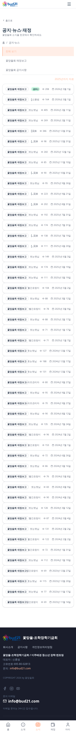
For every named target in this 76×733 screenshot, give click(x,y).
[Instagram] (12, 688)
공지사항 (23, 647)
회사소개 (8, 647)
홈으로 (8, 20)
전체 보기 (11, 51)
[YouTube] (18, 688)
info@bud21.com (20, 668)
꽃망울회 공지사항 (16, 70)
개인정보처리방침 (42, 647)
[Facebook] (5, 688)
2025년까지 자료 (64, 79)
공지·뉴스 (14, 42)
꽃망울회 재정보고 (16, 60)
